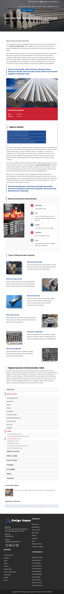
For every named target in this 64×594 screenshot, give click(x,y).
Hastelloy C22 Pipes (37, 557)
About (24, 6)
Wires (33, 541)
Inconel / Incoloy (8, 555)
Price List (44, 6)
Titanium (10, 411)
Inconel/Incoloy (12, 398)
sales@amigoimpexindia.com (51, 2)
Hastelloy (10, 401)
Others (9, 431)
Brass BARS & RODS (12, 441)
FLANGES (10, 465)
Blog (19, 10)
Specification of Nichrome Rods (19, 138)
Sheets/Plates (36, 527)
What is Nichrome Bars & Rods (18, 132)
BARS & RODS (12, 394)
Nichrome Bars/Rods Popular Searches (21, 142)
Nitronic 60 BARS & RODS (14, 448)
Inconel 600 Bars (36, 560)
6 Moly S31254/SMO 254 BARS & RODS (18, 436)
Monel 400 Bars (36, 577)
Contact (56, 6)
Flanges (34, 535)
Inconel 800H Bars (37, 566)
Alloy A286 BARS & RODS (14, 434)
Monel (9, 405)
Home (19, 6)
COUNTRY (10, 478)
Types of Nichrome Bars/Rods (18, 135)
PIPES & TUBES (12, 456)
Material (34, 6)
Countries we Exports (37, 546)
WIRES (9, 474)
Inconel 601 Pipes (36, 571)
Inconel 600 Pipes (37, 568)
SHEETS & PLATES (13, 451)
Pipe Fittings (35, 533)
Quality (39, 6)
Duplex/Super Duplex (13, 418)
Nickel (9, 408)
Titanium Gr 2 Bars (37, 585)
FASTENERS (11, 469)
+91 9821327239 (35, 2)
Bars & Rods (35, 524)
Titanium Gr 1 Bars (37, 582)
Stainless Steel (12, 415)
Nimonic (9, 428)
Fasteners (34, 538)
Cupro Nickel (11, 421)
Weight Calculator (27, 10)
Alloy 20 (9, 424)
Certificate (50, 6)
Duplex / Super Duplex (10, 572)
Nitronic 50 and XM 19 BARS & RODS (17, 446)
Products (29, 6)
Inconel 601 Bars (36, 563)
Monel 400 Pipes (36, 580)
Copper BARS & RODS (13, 443)
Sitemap (50, 592)
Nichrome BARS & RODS (14, 439)
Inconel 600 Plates (37, 574)
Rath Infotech (43, 592)
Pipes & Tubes (36, 530)
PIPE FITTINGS (12, 460)
